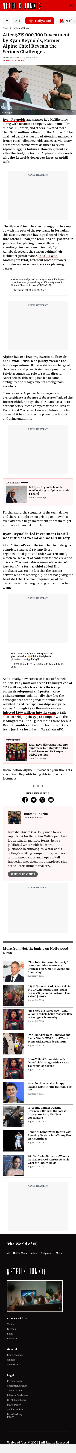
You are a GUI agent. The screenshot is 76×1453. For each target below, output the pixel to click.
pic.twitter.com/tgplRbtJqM (25, 659)
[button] (74, 112)
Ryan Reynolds (14, 119)
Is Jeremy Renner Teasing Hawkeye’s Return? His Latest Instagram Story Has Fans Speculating (47, 1112)
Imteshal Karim (15, 60)
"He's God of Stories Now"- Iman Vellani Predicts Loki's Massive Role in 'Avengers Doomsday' (50, 1014)
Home (6, 28)
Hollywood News (21, 28)
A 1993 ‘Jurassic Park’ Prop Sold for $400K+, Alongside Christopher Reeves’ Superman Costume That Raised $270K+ (50, 991)
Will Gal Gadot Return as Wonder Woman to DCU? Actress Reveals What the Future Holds (48, 1160)
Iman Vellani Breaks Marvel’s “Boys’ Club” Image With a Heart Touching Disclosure (48, 1062)
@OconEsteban (19, 656)
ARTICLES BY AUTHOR (23, 874)
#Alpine (34, 656)
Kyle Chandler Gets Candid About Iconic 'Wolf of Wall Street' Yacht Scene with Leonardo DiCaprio (49, 1038)
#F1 (20, 285)
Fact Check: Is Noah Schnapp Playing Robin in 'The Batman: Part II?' (50, 1087)
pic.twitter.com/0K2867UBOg (37, 285)
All (17, 21)
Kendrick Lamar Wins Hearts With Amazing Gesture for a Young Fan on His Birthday (49, 1135)
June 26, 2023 (38, 290)
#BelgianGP (45, 656)
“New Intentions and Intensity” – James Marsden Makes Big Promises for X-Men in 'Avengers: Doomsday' (49, 967)
